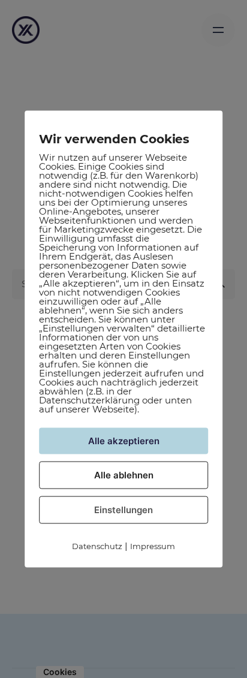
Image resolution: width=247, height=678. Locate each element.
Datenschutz (97, 545)
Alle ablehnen (123, 474)
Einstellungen (123, 509)
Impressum (152, 545)
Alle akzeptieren (123, 440)
